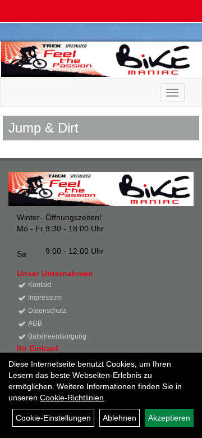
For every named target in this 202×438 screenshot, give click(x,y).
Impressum (45, 298)
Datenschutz (47, 310)
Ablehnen (119, 417)
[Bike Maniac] (97, 59)
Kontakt (39, 285)
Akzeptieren (169, 417)
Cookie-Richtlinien (72, 397)
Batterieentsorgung (57, 336)
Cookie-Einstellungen (53, 417)
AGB (35, 323)
